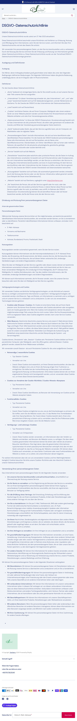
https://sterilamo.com (55, 180)
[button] (3, 9)
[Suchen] (72, 15)
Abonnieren (68, 715)
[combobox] (38, 15)
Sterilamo (13, 652)
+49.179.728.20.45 (8, 673)
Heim (3, 18)
